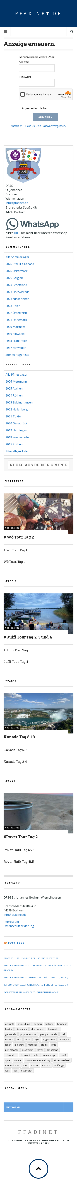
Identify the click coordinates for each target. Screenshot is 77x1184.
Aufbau (38, 1024)
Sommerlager (49, 1055)
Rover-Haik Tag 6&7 (19, 850)
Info (19, 1039)
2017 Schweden (16, 348)
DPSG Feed (16, 942)
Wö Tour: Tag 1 (14, 561)
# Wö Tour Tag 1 (15, 550)
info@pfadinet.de (17, 203)
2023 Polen (13, 306)
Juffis (27, 1039)
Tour (25, 1065)
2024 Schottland (16, 285)
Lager (37, 1039)
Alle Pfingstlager (17, 374)
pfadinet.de (38, 13)
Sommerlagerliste (17, 355)
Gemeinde (10, 1034)
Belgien (49, 1024)
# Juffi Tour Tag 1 (17, 650)
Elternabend (37, 1029)
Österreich (26, 1070)
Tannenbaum (12, 1065)
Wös (7, 1070)
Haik (63, 1034)
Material (32, 1044)
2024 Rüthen (14, 395)
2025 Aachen (14, 388)
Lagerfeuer (49, 1039)
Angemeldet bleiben (34, 108)
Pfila (53, 1044)
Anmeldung (24, 1024)
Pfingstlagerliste (17, 451)
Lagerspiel (64, 1039)
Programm (27, 1049)
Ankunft (9, 1024)
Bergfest (62, 1024)
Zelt (15, 1070)
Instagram (13, 1107)
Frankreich (53, 1029)
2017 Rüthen (14, 444)
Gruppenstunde (48, 1034)
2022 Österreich (16, 313)
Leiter (8, 1044)
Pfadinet (38, 1131)
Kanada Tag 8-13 (19, 736)
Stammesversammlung (37, 1060)
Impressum (11, 922)
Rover (40, 1049)
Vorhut (34, 1065)
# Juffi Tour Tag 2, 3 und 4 (28, 637)
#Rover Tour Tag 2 (21, 836)
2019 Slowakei (15, 334)
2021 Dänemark (16, 320)
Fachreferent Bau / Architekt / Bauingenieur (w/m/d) (31, 992)
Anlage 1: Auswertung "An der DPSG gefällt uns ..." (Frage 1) (36, 977)
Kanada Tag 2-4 (15, 761)
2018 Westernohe (17, 437)
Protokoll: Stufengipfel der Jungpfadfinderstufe (31, 958)
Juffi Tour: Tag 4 (16, 661)
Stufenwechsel (62, 1060)
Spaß (63, 1055)
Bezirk (8, 1029)
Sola (36, 1055)
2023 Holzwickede (17, 292)
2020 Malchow (15, 327)
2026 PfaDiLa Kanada (20, 264)
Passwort (25, 77)
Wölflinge (59, 1065)
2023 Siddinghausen (19, 402)
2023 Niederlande (17, 299)
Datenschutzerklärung (19, 926)
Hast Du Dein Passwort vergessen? (45, 126)
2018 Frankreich (16, 341)
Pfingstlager (11, 1049)
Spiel (7, 1060)
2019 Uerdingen (16, 430)
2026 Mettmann (16, 381)
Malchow (19, 1044)
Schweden (10, 1055)
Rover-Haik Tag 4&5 (19, 861)
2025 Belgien (14, 278)
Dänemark (21, 1029)
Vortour (46, 1065)
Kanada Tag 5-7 (15, 750)
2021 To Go (13, 416)
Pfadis (44, 1044)
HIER (17, 233)
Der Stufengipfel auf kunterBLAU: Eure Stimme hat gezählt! (36, 985)
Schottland (52, 1049)
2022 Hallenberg (17, 409)
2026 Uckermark (17, 271)
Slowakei (25, 1055)
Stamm (17, 1060)
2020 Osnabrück (16, 423)
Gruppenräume (28, 1034)
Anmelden (16, 126)
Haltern (9, 1039)
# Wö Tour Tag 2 (19, 537)
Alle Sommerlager (17, 257)
